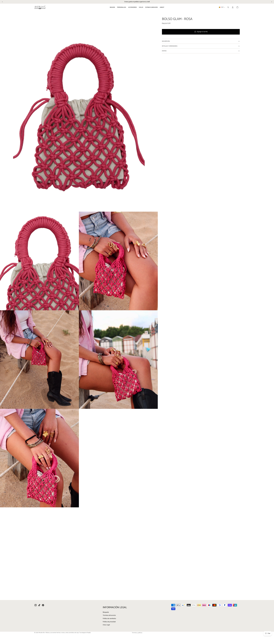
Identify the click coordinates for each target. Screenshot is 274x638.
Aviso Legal (106, 625)
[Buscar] (228, 7)
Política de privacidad (109, 622)
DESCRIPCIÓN (166, 41)
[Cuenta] (232, 7)
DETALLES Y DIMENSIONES (169, 46)
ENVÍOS (164, 51)
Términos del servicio (109, 615)
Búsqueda (106, 612)
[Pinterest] (43, 605)
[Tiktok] (39, 605)
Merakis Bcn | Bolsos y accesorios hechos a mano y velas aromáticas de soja (59, 633)
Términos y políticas (137, 633)
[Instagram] (35, 605)
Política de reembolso (109, 618)
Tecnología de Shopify (85, 633)
